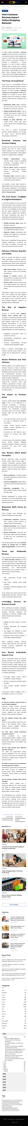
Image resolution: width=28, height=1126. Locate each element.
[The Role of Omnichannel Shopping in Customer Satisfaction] (14, 836)
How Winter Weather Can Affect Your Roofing (13, 964)
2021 (4, 1085)
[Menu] (2, 2)
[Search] (26, 2)
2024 (4, 1076)
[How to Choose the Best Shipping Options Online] (14, 884)
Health (3, 1004)
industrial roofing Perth (14, 1102)
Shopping (5, 10)
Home (3, 1006)
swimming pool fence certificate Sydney (11, 1110)
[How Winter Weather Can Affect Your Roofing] (5, 928)
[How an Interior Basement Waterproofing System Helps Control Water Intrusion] (5, 945)
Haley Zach (8, 27)
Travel (3, 1028)
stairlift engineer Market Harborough (10, 1108)
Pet (3, 1018)
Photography (5, 1021)
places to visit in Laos (7, 1106)
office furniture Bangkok (17, 1104)
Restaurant (4, 1023)
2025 (4, 1074)
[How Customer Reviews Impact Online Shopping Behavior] (14, 41)
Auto (3, 990)
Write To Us (14, 1122)
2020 (4, 1087)
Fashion (4, 999)
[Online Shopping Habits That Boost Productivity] (14, 860)
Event (3, 995)
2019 (4, 1090)
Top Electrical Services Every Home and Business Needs (7, 818)
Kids (3, 1009)
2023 (4, 1079)
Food (3, 1002)
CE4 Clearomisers (18, 1100)
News (3, 1016)
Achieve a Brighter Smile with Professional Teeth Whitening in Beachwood (17, 918)
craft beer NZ (5, 1102)
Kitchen (4, 1011)
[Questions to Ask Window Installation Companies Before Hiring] (5, 936)
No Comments (6, 30)
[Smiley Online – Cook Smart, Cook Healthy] (14, 2)
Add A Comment (14, 904)
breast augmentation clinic (8, 1100)
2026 (4, 1034)
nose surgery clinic (6, 1104)
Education (4, 992)
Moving (4, 1013)
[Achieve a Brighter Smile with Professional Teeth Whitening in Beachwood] (5, 919)
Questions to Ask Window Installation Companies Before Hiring (17, 936)
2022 (4, 1082)
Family (3, 997)
